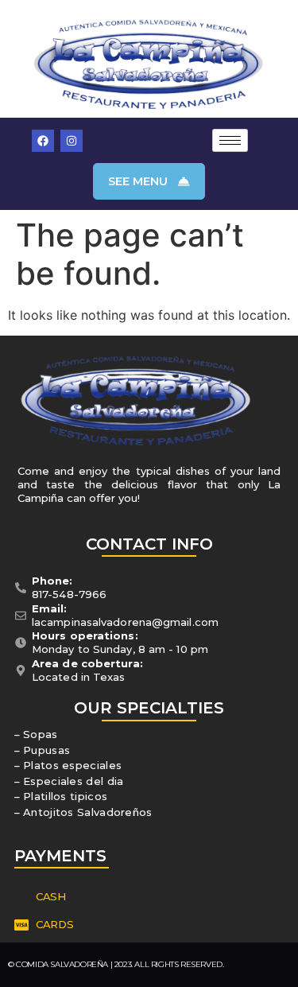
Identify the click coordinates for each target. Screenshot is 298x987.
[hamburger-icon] (230, 140)
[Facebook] (43, 141)
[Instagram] (71, 141)
